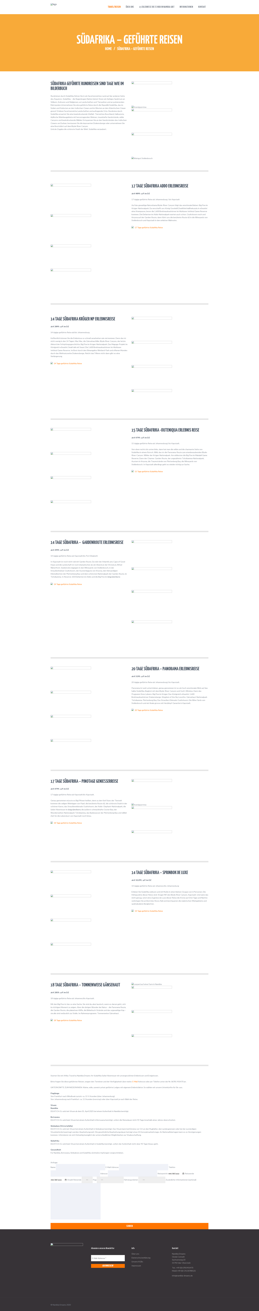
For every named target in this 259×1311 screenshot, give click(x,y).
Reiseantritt (163, 1173)
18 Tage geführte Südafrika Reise (67, 823)
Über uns (135, 1254)
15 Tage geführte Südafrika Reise (148, 471)
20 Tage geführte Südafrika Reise (148, 710)
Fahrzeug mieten (131, 1180)
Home (108, 49)
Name (53, 1167)
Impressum (136, 1265)
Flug (95, 1180)
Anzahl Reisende (74, 1180)
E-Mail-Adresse (112, 1167)
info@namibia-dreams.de (182, 1275)
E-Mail (135, 1081)
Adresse (104, 1173)
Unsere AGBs (137, 1261)
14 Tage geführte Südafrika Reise (67, 363)
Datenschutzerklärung (141, 1258)
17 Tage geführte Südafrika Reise (148, 227)
